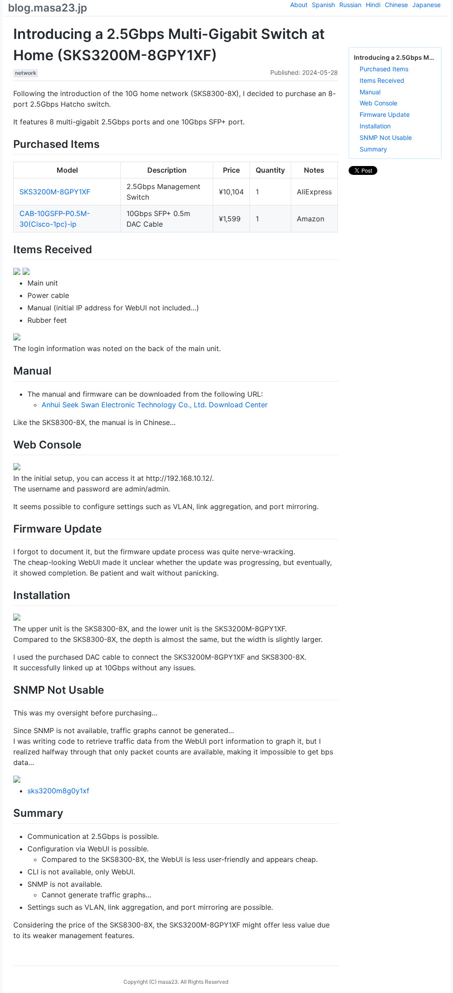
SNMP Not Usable (386, 137)
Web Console (378, 103)
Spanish (323, 4)
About (298, 4)
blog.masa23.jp (47, 7)
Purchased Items (384, 69)
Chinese (396, 4)
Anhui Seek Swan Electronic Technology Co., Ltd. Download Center (155, 404)
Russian (350, 4)
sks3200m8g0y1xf (58, 790)
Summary (373, 149)
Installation (375, 126)
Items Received (382, 80)
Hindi (373, 4)
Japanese (426, 4)
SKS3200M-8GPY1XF (54, 191)
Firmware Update (385, 114)
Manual (370, 92)
